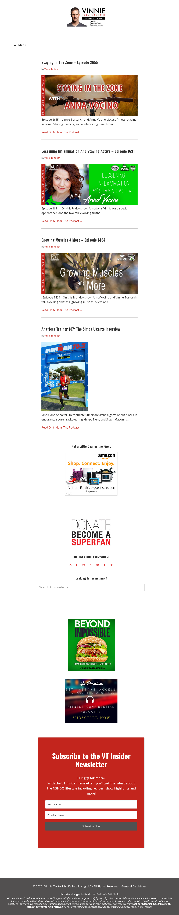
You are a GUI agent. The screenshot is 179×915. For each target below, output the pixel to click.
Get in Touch (113, 894)
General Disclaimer (133, 886)
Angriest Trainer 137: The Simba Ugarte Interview (80, 329)
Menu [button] (22, 45)
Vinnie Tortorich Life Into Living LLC (68, 886)
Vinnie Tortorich (87, 16)
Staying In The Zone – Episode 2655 (69, 62)
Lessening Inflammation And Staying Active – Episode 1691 (88, 151)
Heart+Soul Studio (99, 894)
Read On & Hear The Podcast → (62, 132)
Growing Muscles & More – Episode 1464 (73, 240)
